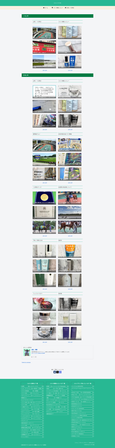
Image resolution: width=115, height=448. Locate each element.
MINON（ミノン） (88, 401)
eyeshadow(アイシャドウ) (61, 409)
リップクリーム (64, 393)
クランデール (38, 393)
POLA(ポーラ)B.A (77, 392)
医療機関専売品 (51, 395)
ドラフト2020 (26, 425)
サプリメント (52, 411)
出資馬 (26, 386)
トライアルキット (52, 406)
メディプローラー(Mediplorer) (82, 433)
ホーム (77, 442)
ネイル (64, 402)
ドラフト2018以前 (28, 390)
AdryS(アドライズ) (87, 424)
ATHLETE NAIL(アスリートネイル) (82, 422)
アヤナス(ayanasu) (76, 397)
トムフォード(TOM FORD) (82, 417)
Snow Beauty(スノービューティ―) (82, 413)
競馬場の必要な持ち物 (27, 427)
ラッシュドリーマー (28, 413)
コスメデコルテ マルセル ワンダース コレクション (82, 389)
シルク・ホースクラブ (27, 388)
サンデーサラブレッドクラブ (32, 400)
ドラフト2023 (25, 402)
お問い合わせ (91, 442)
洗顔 (57, 393)
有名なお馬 (38, 432)
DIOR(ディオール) (77, 401)
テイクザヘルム (38, 427)
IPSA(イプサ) (76, 394)
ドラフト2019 (26, 404)
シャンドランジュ (27, 409)
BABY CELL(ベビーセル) (82, 410)
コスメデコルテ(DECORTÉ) (82, 386)
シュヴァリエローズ (27, 416)
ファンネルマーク (38, 416)
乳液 (60, 406)
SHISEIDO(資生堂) (88, 392)
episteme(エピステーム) (87, 420)
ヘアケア (63, 411)
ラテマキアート (38, 434)
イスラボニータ (27, 432)
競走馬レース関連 (38, 388)
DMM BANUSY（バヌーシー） (32, 423)
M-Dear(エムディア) (88, 399)
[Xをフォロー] (34, 357)
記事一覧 (44, 70)
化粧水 (51, 388)
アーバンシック (38, 425)
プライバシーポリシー (83, 442)
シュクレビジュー (38, 395)
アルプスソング (32, 420)
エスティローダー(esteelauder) (82, 408)
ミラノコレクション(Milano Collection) (82, 415)
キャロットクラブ (37, 386)
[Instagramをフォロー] (35, 357)
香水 (66, 406)
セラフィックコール (28, 411)
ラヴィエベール (38, 406)
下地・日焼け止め (62, 388)
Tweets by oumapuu (26, 362)
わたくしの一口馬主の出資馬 (38, 353)
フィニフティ (39, 402)
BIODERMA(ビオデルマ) (82, 403)
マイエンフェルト (37, 404)
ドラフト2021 (38, 409)
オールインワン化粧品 (53, 402)
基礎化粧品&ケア (57, 413)
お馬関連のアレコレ (27, 434)
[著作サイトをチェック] (32, 357)
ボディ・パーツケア (51, 400)
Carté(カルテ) (76, 424)
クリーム (65, 390)
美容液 (49, 386)
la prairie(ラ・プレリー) (82, 429)
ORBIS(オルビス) (76, 420)
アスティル (39, 413)
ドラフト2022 (27, 393)
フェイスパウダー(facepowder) (60, 386)
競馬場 (39, 390)
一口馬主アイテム (27, 406)
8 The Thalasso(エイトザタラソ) (82, 431)
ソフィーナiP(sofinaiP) (88, 397)
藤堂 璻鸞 (34, 349)
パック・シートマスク (63, 400)
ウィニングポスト (32, 436)
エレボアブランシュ (27, 418)
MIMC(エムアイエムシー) (82, 426)
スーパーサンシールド (77, 399)
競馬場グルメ (32, 397)
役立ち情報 (39, 411)
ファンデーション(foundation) (54, 390)
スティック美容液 (63, 395)
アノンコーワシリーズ (87, 394)
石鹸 (51, 397)
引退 (32, 402)
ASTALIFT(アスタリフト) (82, 406)
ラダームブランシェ (27, 395)
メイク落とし (50, 393)
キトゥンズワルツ (38, 418)
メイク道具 (50, 409)
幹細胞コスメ (62, 397)
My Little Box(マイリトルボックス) (57, 404)
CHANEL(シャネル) (82, 436)
